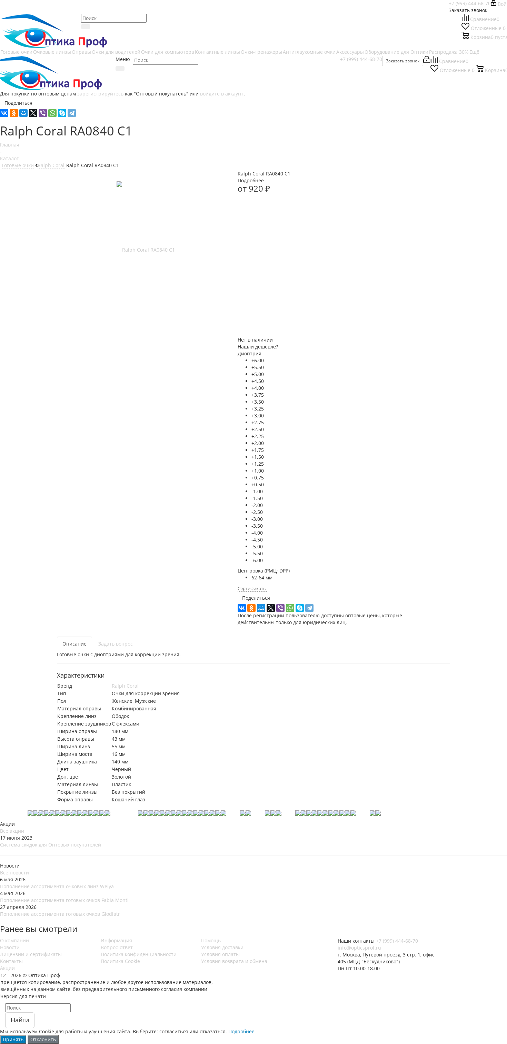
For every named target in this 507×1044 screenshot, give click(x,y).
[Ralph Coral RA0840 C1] (146, 249)
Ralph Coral (125, 685)
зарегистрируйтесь (100, 93)
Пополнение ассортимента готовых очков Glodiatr (60, 914)
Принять (13, 1039)
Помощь (211, 940)
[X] (33, 113)
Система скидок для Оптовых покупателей (50, 844)
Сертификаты (252, 588)
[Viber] (43, 113)
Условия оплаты (220, 954)
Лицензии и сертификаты (31, 954)
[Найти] (120, 68)
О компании (14, 940)
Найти (20, 1020)
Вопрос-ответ (117, 947)
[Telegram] (72, 113)
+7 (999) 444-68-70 (470, 3)
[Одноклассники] (14, 113)
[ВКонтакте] (4, 113)
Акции (7, 968)
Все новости (14, 872)
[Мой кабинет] (426, 61)
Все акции (12, 831)
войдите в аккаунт (221, 93)
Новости (10, 947)
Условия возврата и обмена (234, 961)
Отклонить (43, 1039)
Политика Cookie (120, 961)
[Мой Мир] (23, 113)
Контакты (11, 961)
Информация (116, 940)
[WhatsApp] (52, 113)
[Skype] (62, 113)
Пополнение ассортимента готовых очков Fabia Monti (64, 900)
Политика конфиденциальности (139, 954)
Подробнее (241, 1031)
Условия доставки (222, 947)
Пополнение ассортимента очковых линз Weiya (57, 886)
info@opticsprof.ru (359, 947)
